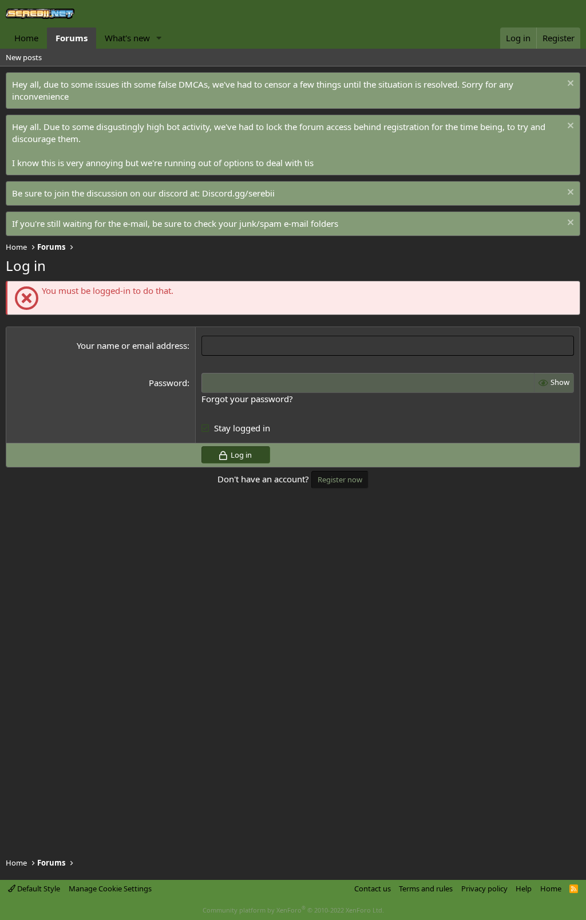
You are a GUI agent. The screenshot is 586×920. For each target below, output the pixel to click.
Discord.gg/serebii (238, 193)
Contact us (372, 888)
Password (168, 382)
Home (26, 38)
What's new (127, 38)
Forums (72, 38)
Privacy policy (484, 888)
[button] (159, 38)
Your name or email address (132, 345)
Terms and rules (426, 888)
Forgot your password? (247, 398)
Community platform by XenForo (293, 910)
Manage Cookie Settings (110, 888)
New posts (24, 57)
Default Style (37, 888)
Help (524, 888)
